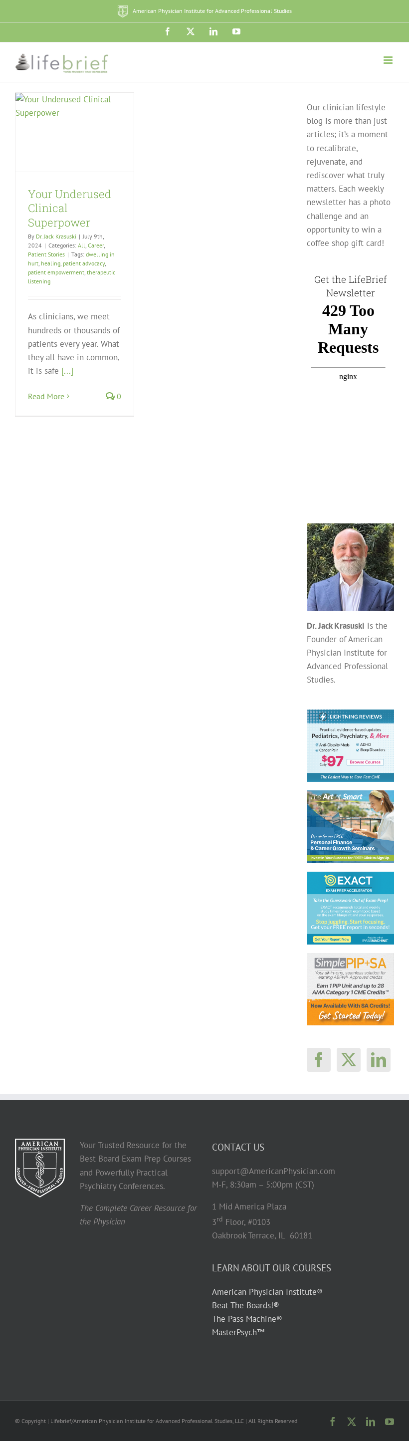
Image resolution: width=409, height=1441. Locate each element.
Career (96, 245)
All (81, 245)
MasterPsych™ (238, 1332)
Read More (46, 396)
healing (50, 263)
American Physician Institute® (267, 1291)
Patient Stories (46, 254)
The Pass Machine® (247, 1318)
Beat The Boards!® (245, 1305)
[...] (67, 370)
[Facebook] (319, 1060)
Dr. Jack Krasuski (56, 236)
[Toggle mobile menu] (389, 60)
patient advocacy (84, 263)
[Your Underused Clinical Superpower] (74, 132)
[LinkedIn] (379, 1060)
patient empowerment (56, 272)
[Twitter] (349, 1060)
